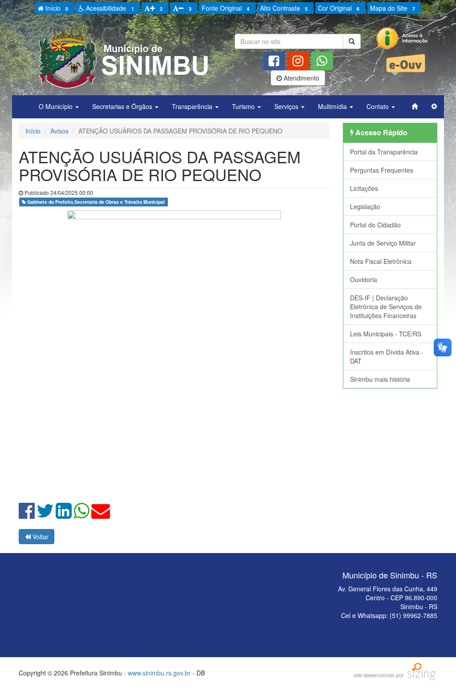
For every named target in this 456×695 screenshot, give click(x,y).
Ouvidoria (363, 279)
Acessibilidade (109, 8)
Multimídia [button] (333, 106)
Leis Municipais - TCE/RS (385, 333)
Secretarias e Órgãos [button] (123, 106)
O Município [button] (56, 106)
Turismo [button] (244, 106)
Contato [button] (378, 106)
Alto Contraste (284, 8)
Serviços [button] (287, 106)
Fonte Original (225, 8)
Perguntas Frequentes (381, 170)
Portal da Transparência (384, 151)
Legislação (365, 206)
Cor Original (338, 8)
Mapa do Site (392, 8)
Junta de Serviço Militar (383, 242)
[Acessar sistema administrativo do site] (434, 106)
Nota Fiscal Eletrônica (380, 261)
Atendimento (300, 77)
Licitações (364, 188)
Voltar (40, 536)
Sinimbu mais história (380, 379)
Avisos (59, 130)
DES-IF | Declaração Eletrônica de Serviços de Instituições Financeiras (386, 306)
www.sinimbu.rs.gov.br (159, 672)
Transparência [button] (193, 106)
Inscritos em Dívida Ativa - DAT (386, 356)
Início (56, 8)
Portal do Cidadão (375, 224)
